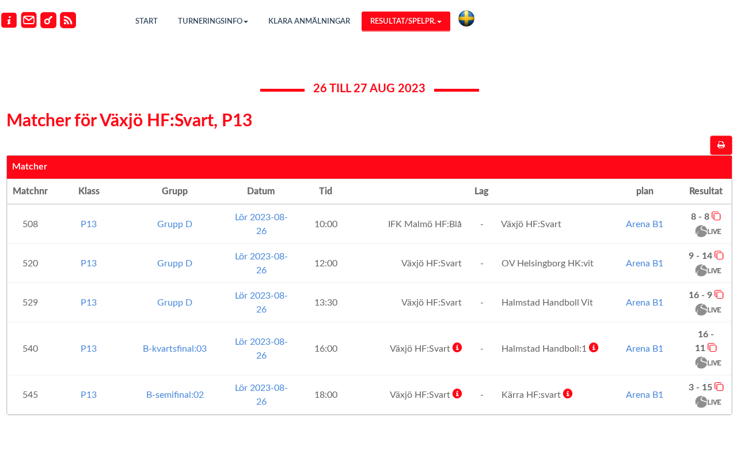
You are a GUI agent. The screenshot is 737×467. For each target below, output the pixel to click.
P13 (89, 224)
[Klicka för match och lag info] (716, 215)
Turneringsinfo (210, 21)
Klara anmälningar (309, 21)
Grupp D (174, 224)
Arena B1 (644, 224)
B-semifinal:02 (175, 395)
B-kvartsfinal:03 (175, 348)
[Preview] (721, 145)
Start (146, 21)
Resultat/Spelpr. (403, 21)
